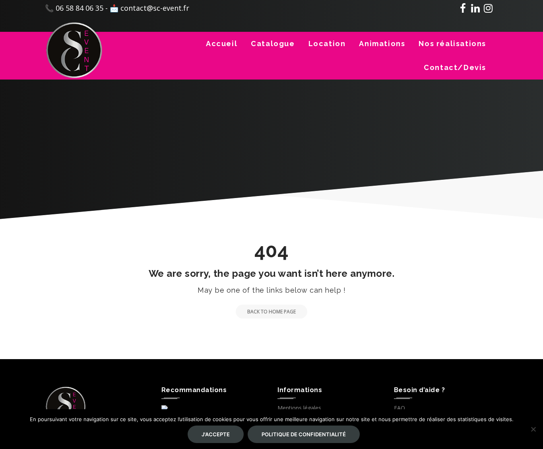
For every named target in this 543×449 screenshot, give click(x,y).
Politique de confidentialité (304, 434)
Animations (382, 43)
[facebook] (463, 9)
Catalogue (273, 43)
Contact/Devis (455, 67)
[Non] (533, 429)
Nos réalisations (452, 43)
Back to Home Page (271, 311)
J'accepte (216, 434)
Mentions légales (299, 408)
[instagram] (488, 9)
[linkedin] (475, 9)
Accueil (221, 43)
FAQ (399, 408)
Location (327, 43)
